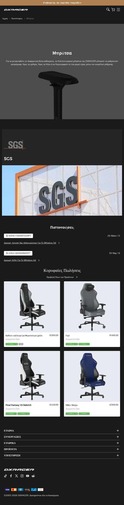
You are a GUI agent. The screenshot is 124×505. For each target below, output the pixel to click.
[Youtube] (29, 476)
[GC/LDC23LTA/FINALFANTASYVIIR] (32, 376)
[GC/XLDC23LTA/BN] (92, 376)
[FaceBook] (12, 476)
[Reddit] (34, 476)
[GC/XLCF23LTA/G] (92, 306)
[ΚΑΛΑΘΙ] (113, 10)
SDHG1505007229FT (19, 235)
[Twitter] (17, 476)
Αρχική (5, 18)
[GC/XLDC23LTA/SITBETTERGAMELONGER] (32, 306)
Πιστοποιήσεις (16, 18)
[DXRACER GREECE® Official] (55, 10)
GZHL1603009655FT (19, 253)
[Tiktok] (6, 476)
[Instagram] (23, 476)
